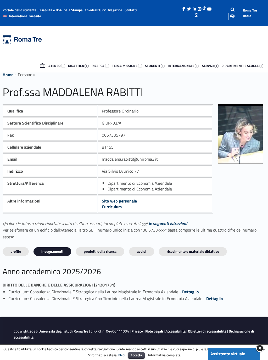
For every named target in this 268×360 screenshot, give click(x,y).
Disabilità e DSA (50, 10)
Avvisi (141, 251)
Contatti (131, 10)
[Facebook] (183, 7)
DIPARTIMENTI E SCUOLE (240, 65)
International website (25, 16)
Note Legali (154, 331)
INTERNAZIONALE (181, 65)
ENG (121, 355)
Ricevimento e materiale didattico (193, 251)
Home (42, 65)
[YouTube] (209, 7)
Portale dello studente (19, 10)
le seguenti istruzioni (168, 223)
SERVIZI (208, 65)
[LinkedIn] (194, 7)
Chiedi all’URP (95, 10)
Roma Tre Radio (250, 13)
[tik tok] (204, 7)
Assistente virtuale (227, 354)
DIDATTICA (76, 65)
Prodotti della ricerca (100, 251)
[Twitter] (189, 7)
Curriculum (112, 207)
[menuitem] (42, 65)
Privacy (137, 331)
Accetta (136, 355)
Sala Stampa (73, 10)
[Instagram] (199, 7)
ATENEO (54, 65)
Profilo (15, 251)
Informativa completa (164, 355)
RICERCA (98, 65)
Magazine (115, 10)
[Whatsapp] (196, 13)
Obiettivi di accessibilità (207, 331)
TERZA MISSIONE (124, 65)
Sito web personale (119, 201)
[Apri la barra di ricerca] (228, 13)
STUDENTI (152, 65)
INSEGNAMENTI (52, 251)
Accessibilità (175, 331)
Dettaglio (190, 292)
